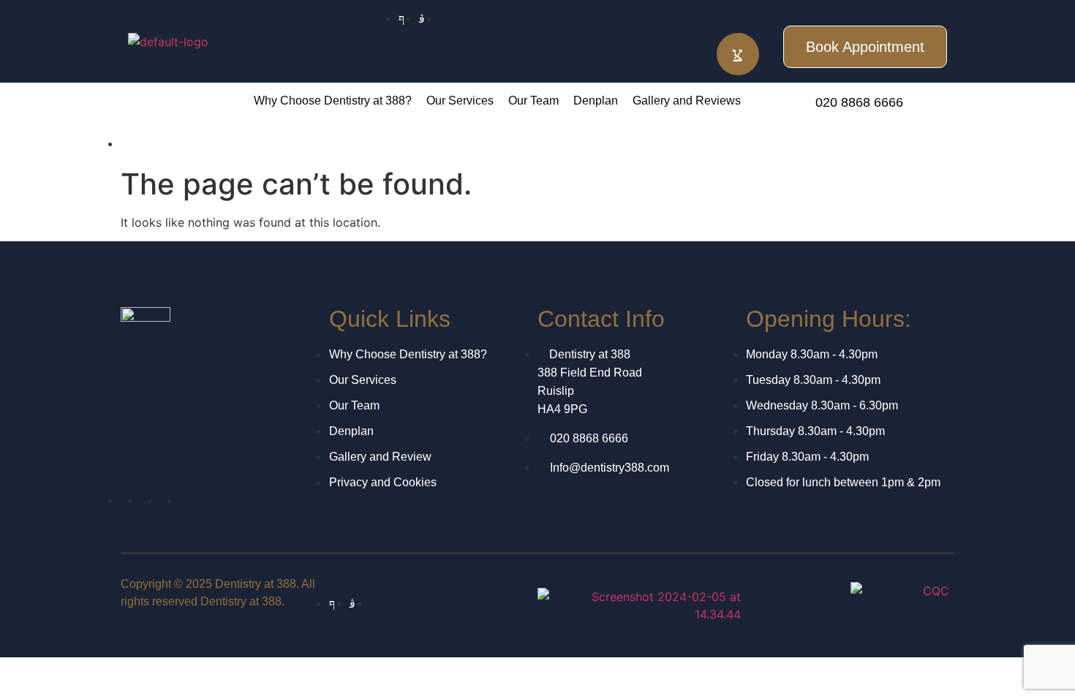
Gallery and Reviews (687, 100)
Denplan (595, 100)
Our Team (533, 100)
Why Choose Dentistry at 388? (333, 100)
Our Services (460, 100)
